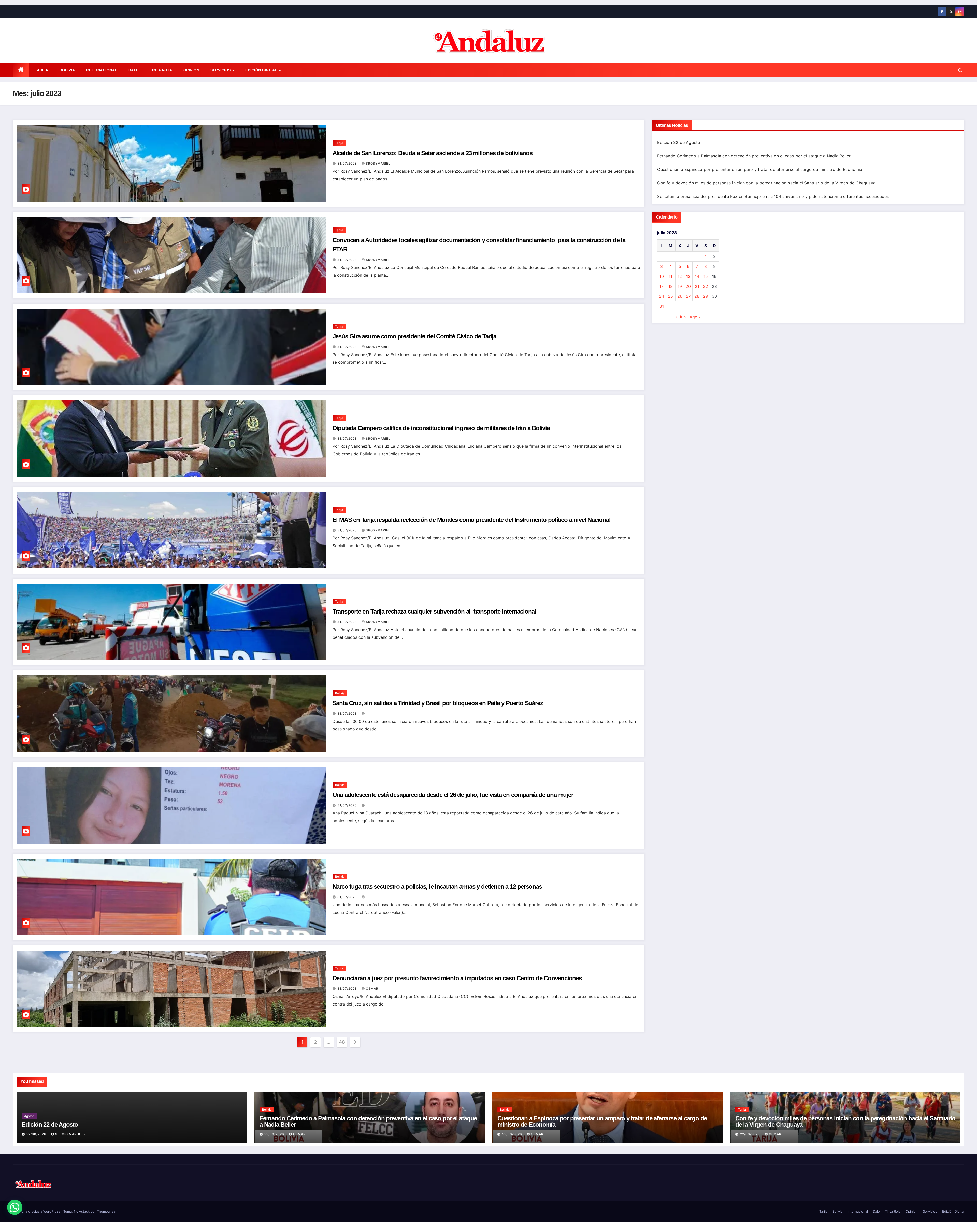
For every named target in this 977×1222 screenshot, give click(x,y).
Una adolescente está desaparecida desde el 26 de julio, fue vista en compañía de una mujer (453, 794)
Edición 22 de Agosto (678, 142)
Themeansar (106, 1211)
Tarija (41, 70)
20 (688, 286)
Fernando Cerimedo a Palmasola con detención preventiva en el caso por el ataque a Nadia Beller (754, 155)
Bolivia (67, 70)
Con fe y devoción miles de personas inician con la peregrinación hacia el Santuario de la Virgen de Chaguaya (766, 182)
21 (697, 286)
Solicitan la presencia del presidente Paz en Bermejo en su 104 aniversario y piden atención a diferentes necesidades (773, 196)
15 (705, 276)
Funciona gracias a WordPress (37, 1211)
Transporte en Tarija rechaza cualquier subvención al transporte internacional (434, 611)
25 (670, 296)
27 (688, 296)
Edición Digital (261, 70)
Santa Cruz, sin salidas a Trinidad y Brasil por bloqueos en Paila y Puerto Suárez (438, 703)
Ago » (695, 316)
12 (680, 276)
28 (696, 296)
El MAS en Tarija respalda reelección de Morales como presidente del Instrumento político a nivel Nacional (472, 519)
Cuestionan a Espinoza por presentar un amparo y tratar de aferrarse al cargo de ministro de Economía (759, 169)
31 (661, 306)
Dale (133, 70)
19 (680, 286)
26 (679, 296)
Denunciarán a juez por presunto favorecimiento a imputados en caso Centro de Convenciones (457, 978)
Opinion (191, 70)
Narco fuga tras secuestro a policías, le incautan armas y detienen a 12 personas (437, 886)
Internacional (101, 70)
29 (705, 296)
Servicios (221, 70)
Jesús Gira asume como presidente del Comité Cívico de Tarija (414, 336)
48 (342, 1042)
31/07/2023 (347, 163)
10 (661, 276)
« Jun (680, 316)
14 (697, 276)
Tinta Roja (161, 70)
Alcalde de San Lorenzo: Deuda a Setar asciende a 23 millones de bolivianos (433, 153)
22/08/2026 (36, 1134)
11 (670, 276)
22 (705, 286)
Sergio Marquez (70, 1134)
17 (661, 286)
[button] (960, 70)
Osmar (372, 988)
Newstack (82, 1211)
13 (688, 276)
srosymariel (378, 163)
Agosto (29, 1116)
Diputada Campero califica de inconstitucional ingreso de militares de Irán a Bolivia (441, 428)
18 (670, 286)
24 (661, 296)
